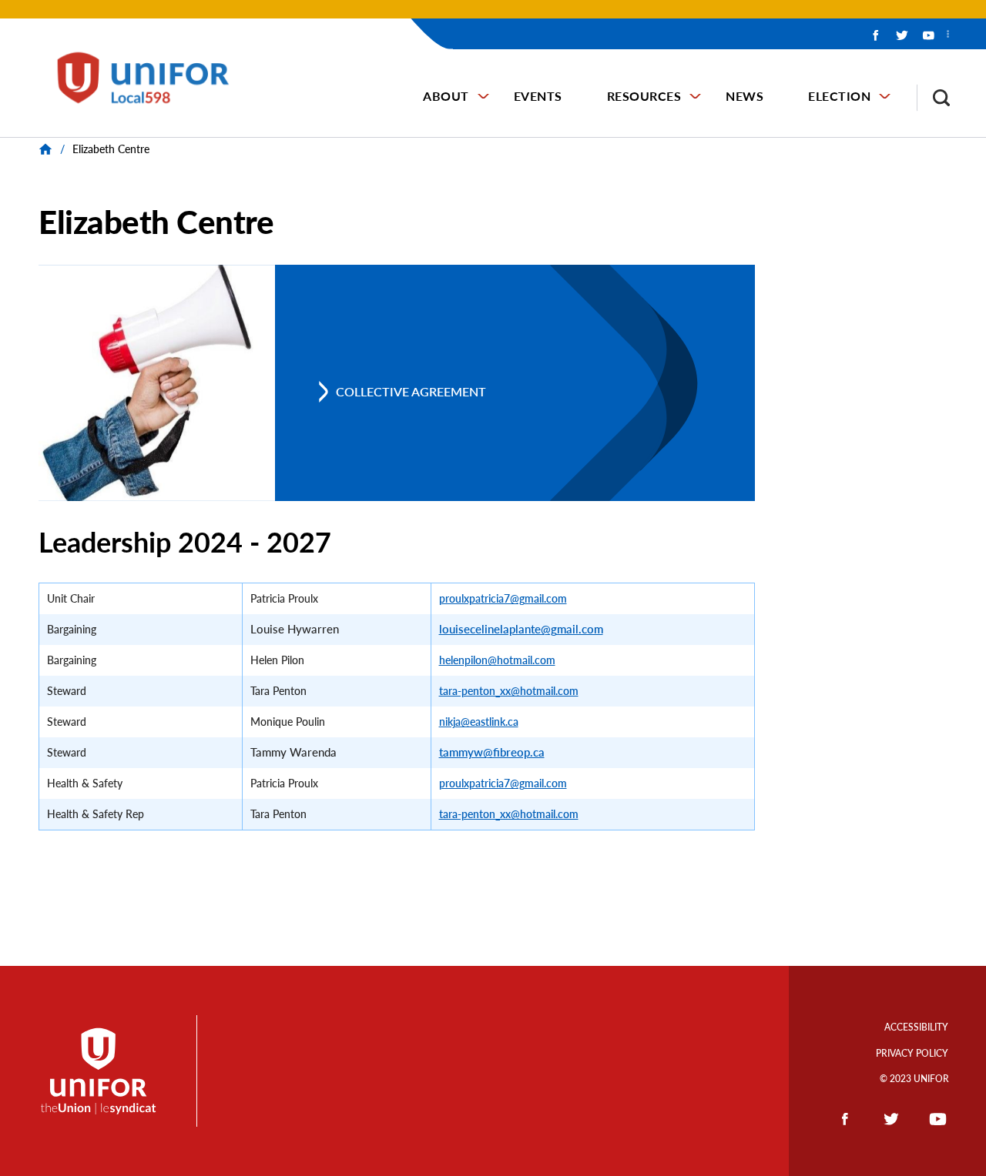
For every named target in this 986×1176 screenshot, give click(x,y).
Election (839, 96)
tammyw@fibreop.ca (492, 752)
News (744, 96)
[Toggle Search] (934, 98)
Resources (644, 96)
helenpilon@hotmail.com (497, 660)
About (446, 96)
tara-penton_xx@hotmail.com (509, 690)
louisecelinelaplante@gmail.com (521, 629)
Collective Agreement (411, 391)
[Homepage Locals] (47, 149)
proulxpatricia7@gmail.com (503, 598)
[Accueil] (151, 78)
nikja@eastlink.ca (478, 721)
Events (538, 96)
